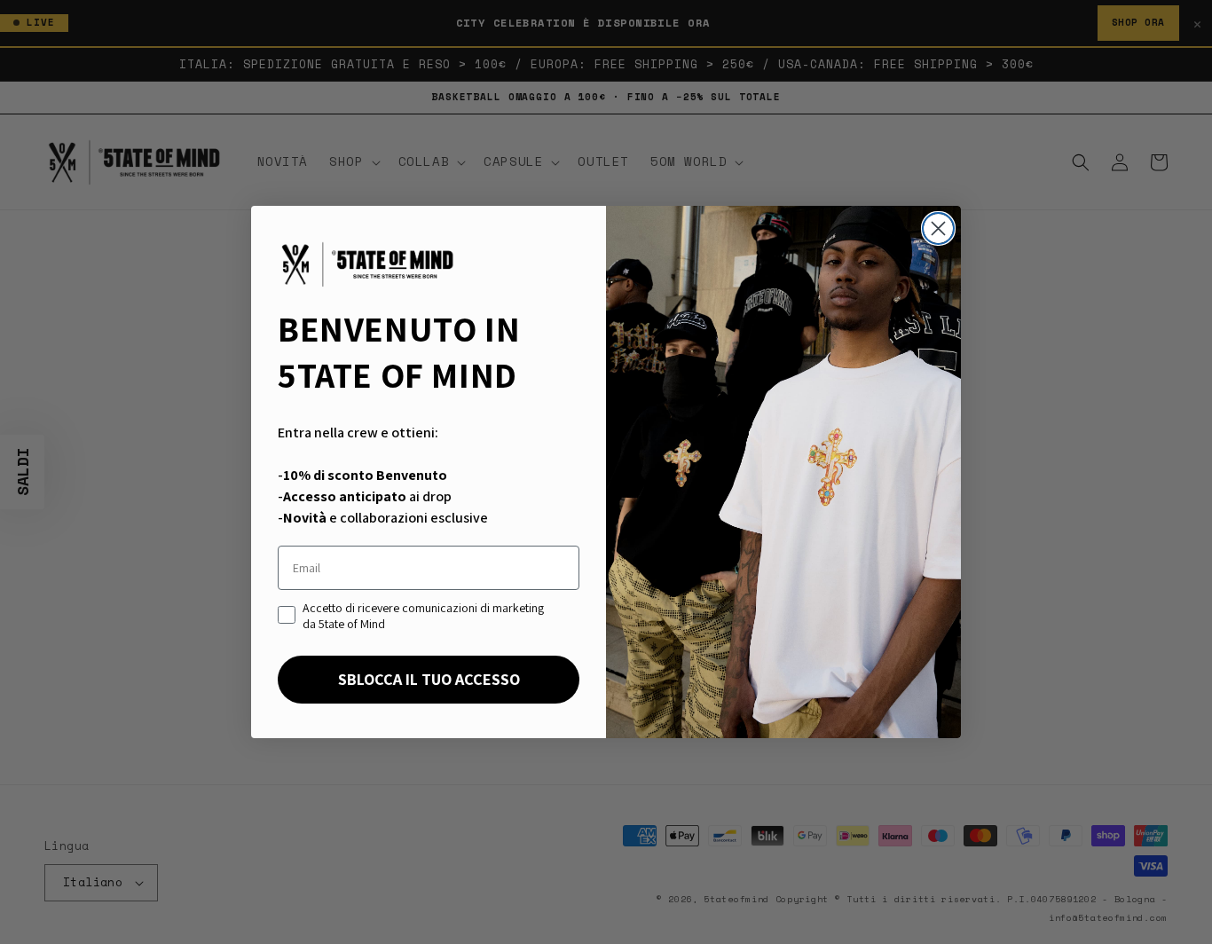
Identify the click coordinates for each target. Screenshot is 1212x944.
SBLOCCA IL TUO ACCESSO (429, 679)
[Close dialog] (938, 228)
